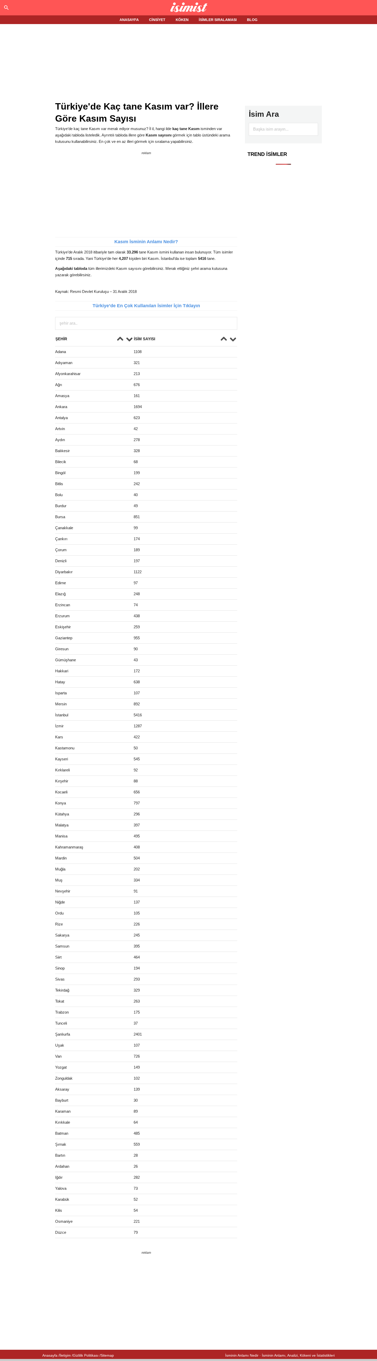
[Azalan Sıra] (129, 339)
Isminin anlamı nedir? (188, 7)
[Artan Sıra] (120, 339)
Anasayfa (49, 1355)
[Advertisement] (188, 63)
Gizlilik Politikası (85, 1355)
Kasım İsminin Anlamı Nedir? (146, 241)
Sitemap (107, 1355)
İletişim (65, 1355)
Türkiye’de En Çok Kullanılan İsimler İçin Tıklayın (146, 305)
